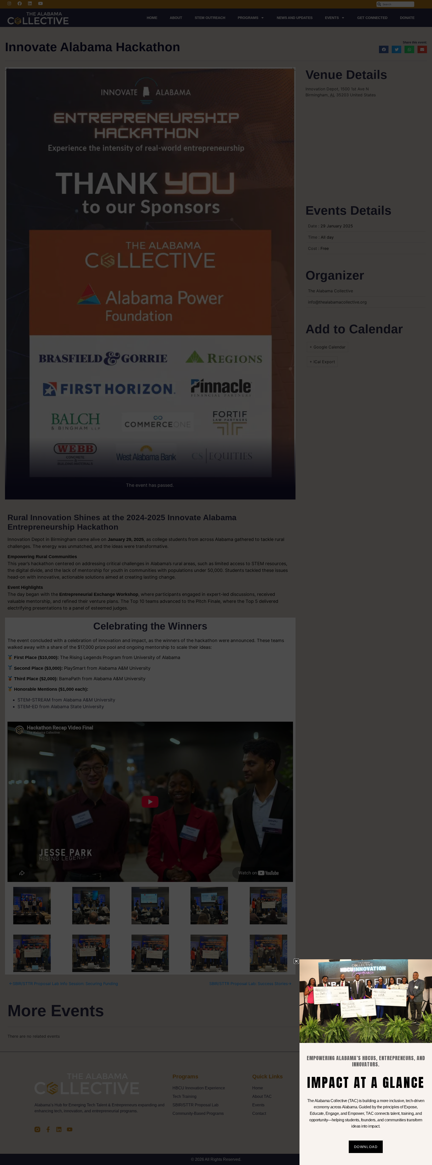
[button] (296, 961)
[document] (216, 582)
